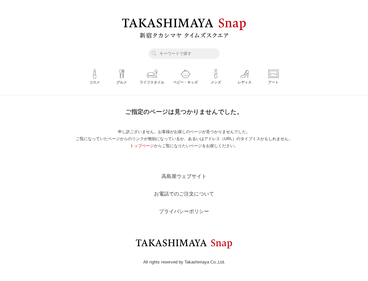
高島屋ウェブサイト (184, 176)
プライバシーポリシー (184, 211)
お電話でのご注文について (184, 194)
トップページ (142, 146)
